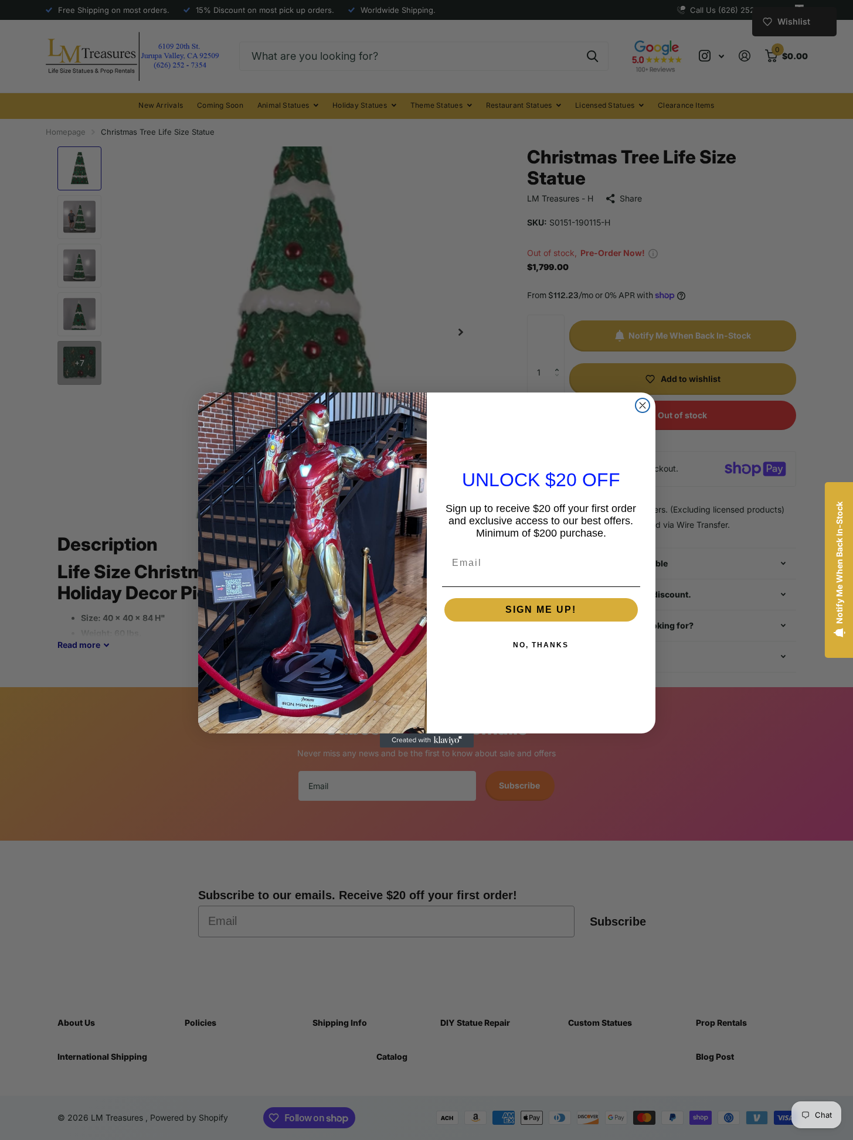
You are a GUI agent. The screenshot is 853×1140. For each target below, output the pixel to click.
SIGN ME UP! (540, 610)
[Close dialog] (642, 405)
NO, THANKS (541, 645)
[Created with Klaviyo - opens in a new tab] (427, 740)
